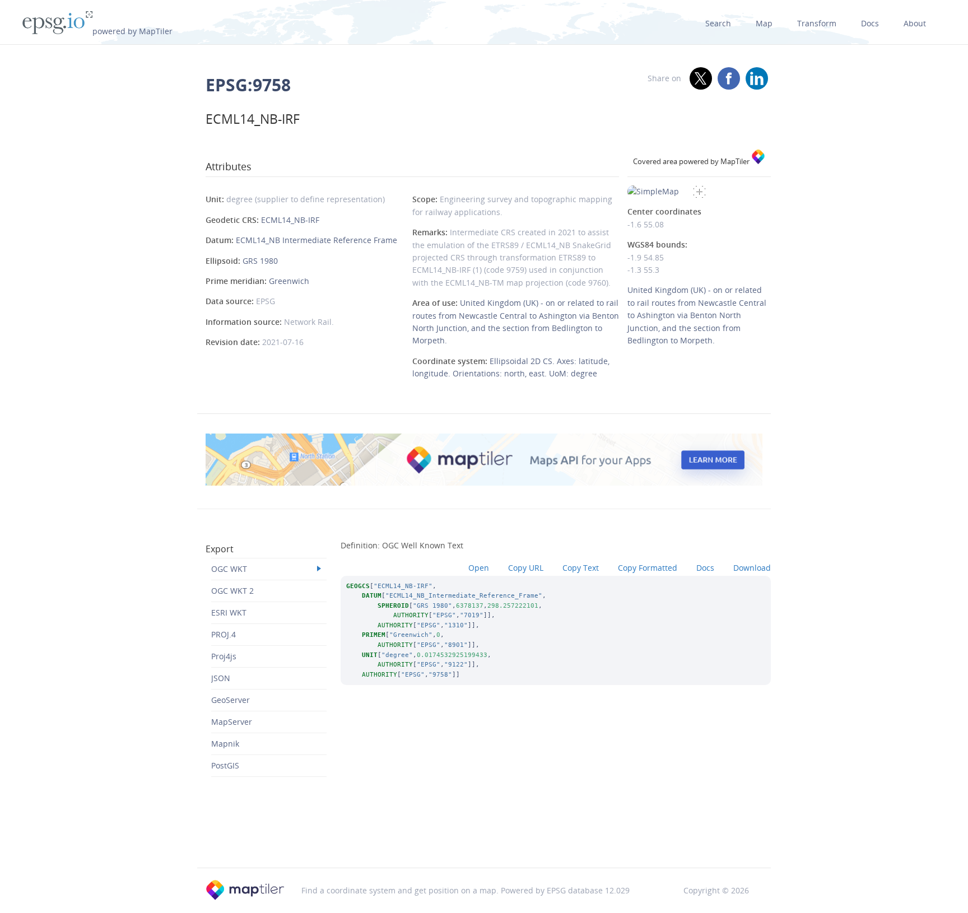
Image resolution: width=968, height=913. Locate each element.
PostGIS (225, 765)
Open (478, 567)
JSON (220, 678)
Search (718, 23)
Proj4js (223, 656)
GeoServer (230, 700)
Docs (870, 23)
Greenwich (289, 281)
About (915, 23)
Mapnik (225, 743)
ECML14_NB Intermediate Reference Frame (316, 240)
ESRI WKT (228, 612)
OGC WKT (229, 568)
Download (752, 567)
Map (764, 23)
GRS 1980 (260, 260)
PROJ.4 (223, 634)
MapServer (231, 721)
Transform (816, 23)
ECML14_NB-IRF (290, 220)
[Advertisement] (484, 838)
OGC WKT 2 (232, 590)
